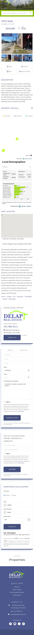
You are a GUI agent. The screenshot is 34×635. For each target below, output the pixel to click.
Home (3, 297)
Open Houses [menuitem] (17, 595)
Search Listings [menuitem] (17, 590)
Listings (9, 297)
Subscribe (12, 469)
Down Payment (8, 509)
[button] (30, 13)
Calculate (12, 527)
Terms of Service (7, 424)
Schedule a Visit (23, 350)
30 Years (7, 495)
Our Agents (24, 335)
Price (5, 502)
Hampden (20, 297)
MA (14, 297)
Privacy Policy (21, 411)
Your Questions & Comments (11, 381)
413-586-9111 (24, 3)
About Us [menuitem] (17, 587)
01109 (5, 299)
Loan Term (6, 491)
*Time (5, 374)
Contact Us (12, 337)
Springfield (28, 297)
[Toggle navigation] (31, 3)
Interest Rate (7, 516)
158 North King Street (18, 606)
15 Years (14, 495)
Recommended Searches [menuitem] (17, 592)
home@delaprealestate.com (18, 614)
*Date (5, 367)
